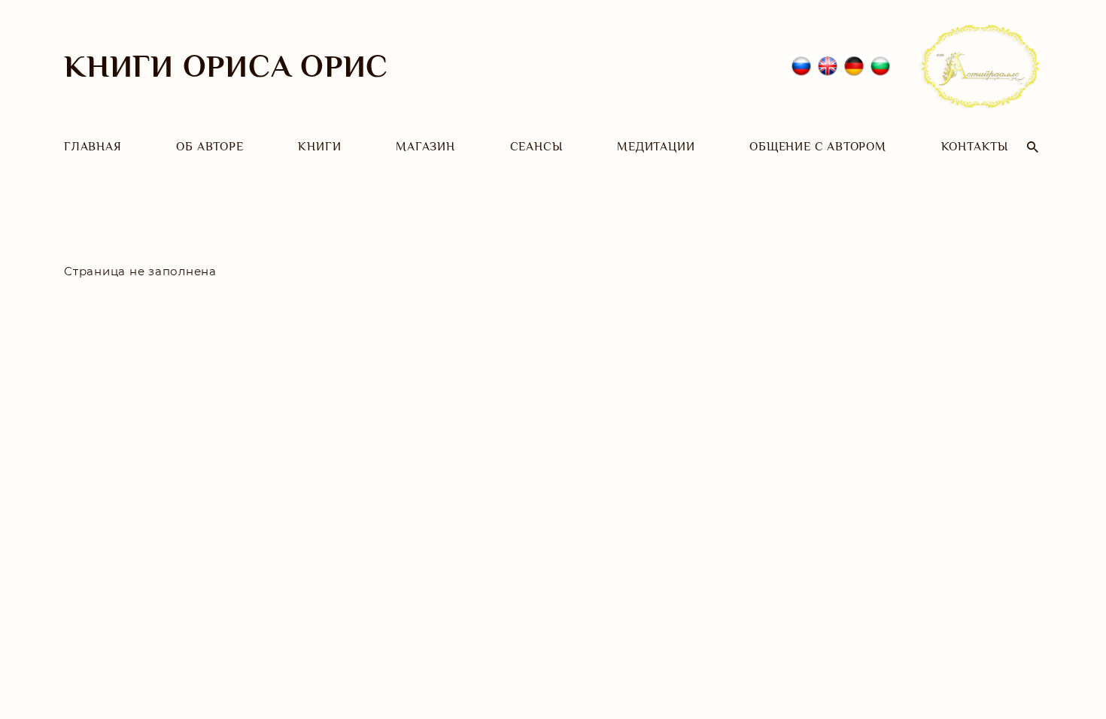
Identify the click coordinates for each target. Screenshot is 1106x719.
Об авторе (209, 146)
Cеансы (536, 146)
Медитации (655, 146)
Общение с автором (817, 146)
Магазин (425, 146)
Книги (319, 146)
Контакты (974, 146)
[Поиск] (1032, 147)
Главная (93, 146)
